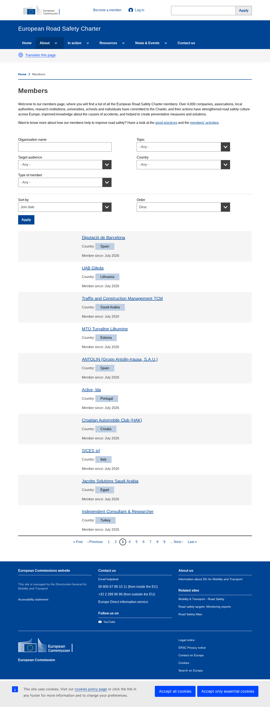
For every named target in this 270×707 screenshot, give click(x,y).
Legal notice (186, 640)
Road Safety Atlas (190, 614)
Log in (139, 10)
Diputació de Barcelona (103, 237)
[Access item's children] (55, 43)
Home (27, 43)
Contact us (186, 43)
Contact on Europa (191, 655)
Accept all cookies (175, 691)
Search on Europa (190, 670)
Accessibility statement (33, 599)
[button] (20, 54)
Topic (141, 139)
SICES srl (91, 450)
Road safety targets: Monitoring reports (204, 606)
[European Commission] (43, 10)
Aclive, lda (91, 389)
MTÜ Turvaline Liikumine (105, 329)
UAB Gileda (93, 268)
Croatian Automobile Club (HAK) (112, 420)
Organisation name (32, 139)
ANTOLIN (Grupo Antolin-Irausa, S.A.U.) (120, 359)
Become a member (107, 10)
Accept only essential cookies (227, 691)
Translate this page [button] (40, 55)
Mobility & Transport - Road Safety (201, 599)
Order (141, 200)
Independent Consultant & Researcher (118, 511)
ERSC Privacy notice (192, 647)
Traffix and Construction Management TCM (122, 298)
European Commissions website (44, 570)
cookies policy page (91, 689)
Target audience (30, 157)
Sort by (23, 200)
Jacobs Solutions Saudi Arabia (110, 481)
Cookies (183, 663)
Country (142, 157)
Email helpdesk (108, 579)
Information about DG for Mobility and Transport (210, 579)
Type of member (30, 175)
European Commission (36, 660)
